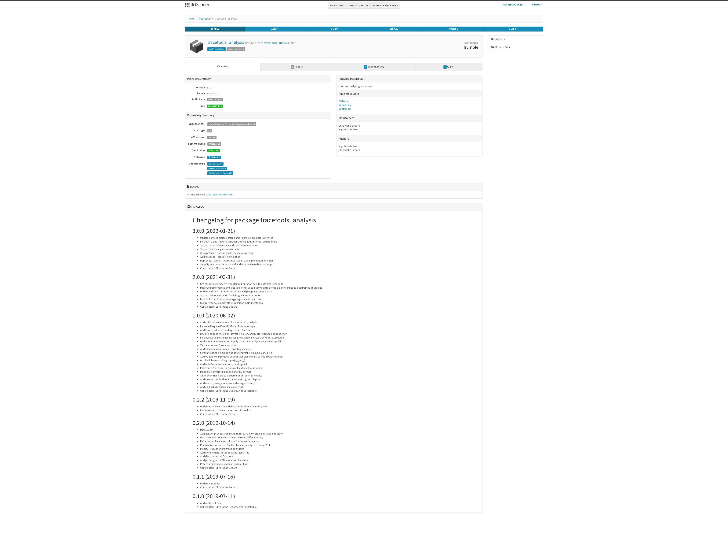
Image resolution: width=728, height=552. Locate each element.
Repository (345, 105)
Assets (297, 66)
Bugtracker (345, 108)
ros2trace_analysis (216, 49)
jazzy (274, 28)
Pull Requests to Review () (220, 173)
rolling (453, 28)
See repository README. (220, 194)
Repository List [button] (359, 5)
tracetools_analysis (225, 42)
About (536, 4)
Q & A (449, 66)
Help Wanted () (215, 164)
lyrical (394, 28)
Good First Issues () (217, 168)
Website (343, 101)
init (240, 360)
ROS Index (200, 4)
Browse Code (503, 47)
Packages (204, 18)
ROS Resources (513, 4)
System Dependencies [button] (385, 5)
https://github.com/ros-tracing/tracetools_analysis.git (232, 124)
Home (191, 18)
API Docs (500, 39)
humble (214, 28)
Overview (222, 66)
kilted (334, 28)
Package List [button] (337, 5)
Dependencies (374, 66)
